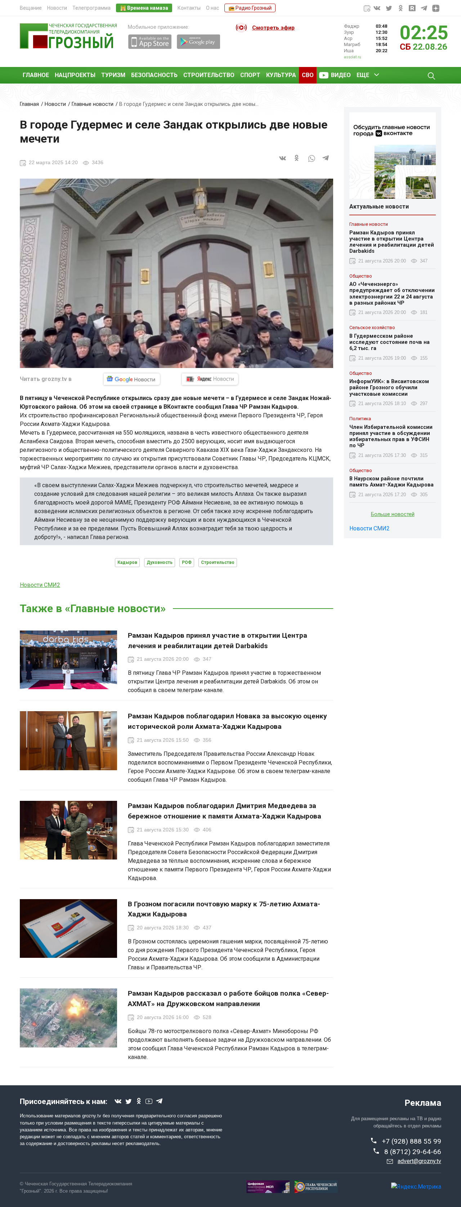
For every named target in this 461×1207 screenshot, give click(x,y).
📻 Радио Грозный (250, 8)
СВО (308, 75)
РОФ (187, 562)
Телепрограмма (91, 8)
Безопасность (154, 75)
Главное (36, 75)
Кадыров (127, 562)
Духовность (160, 562)
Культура (281, 75)
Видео (341, 75)
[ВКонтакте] (282, 162)
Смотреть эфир (273, 27)
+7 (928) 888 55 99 (411, 1141)
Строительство (208, 75)
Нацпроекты (75, 75)
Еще (363, 75)
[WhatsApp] (311, 162)
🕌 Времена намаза (144, 8)
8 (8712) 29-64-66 (412, 1152)
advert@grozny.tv (419, 1161)
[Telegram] (326, 162)
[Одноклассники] (297, 162)
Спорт (250, 75)
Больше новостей (393, 514)
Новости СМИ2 (40, 585)
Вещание (31, 8)
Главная (29, 104)
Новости (57, 8)
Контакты (189, 8)
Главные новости (92, 104)
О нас (212, 8)
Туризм (113, 75)
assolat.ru (352, 57)
